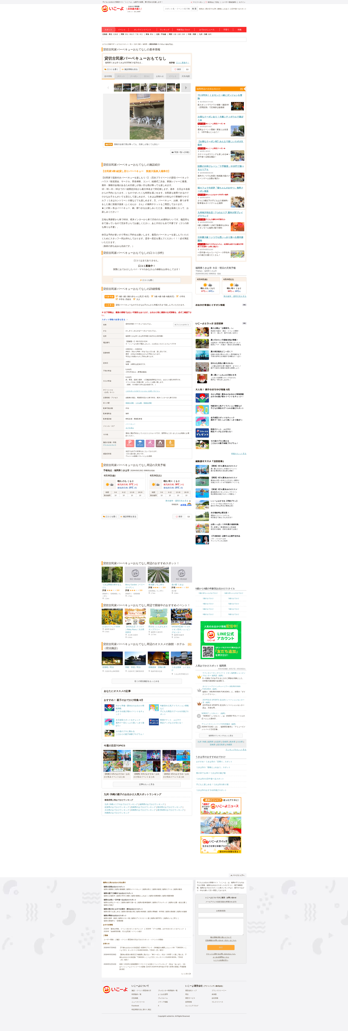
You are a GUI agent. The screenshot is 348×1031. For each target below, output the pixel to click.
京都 (179, 34)
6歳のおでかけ (208, 609)
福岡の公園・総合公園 (177, 902)
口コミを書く (112, 69)
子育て (226, 30)
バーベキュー (130, 424)
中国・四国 (192, 34)
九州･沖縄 (202, 742)
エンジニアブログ (191, 1006)
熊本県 (232, 742)
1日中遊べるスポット (238, 9)
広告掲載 (135, 998)
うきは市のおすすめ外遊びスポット (211, 790)
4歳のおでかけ (208, 604)
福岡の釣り (147, 889)
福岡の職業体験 (168, 896)
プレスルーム (163, 998)
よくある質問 (163, 994)
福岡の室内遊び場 (128, 912)
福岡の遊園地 (109, 889)
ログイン (242, 2)
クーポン (134, 76)
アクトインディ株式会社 (213, 986)
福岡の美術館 (170, 912)
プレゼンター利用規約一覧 (168, 990)
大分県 (240, 742)
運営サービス (190, 998)
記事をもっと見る (146, 784)
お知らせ (160, 76)
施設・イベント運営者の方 (141, 990)
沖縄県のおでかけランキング (117, 813)
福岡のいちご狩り (170, 918)
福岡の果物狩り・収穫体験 (113, 921)
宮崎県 (212, 745)
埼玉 (141, 34)
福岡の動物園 (120, 889)
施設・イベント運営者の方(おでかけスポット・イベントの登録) (139, 940)
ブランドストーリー (219, 990)
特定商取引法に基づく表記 (141, 1009)
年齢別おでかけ (183, 30)
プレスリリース (217, 1002)
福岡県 (210, 742)
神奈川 (131, 34)
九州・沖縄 (203, 34)
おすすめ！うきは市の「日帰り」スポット (214, 762)
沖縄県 (229, 745)
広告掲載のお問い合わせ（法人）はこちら (220, 940)
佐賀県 (218, 742)
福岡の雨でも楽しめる (112, 912)
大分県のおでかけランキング (117, 810)
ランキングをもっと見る (236, 750)
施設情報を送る (131, 69)
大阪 (174, 34)
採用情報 (188, 1002)
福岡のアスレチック (160, 902)
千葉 (137, 34)
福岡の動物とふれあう (139, 896)
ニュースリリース (138, 1002)
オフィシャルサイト (182, 325)
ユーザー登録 (109, 940)
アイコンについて (109, 445)
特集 (240, 30)
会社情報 (215, 998)
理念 (187, 994)
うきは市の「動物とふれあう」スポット (213, 767)
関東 (122, 34)
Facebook (135, 1006)
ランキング (164, 30)
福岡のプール (167, 889)
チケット (121, 76)
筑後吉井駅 (148, 403)
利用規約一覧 (136, 994)
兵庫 (183, 34)
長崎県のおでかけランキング (143, 807)
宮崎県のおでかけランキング (143, 810)
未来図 (214, 994)
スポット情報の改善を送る (113, 319)
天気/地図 (186, 76)
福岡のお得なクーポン (112, 902)
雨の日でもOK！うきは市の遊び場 (211, 773)
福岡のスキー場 (124, 918)
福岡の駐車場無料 (144, 902)
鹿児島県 (221, 745)
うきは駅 (138, 403)
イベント (122, 30)
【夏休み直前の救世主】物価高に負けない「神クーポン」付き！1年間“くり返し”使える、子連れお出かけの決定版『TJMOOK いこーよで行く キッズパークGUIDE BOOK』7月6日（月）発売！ (153, 957)
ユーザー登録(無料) (229, 2)
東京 (126, 34)
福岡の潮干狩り (156, 918)
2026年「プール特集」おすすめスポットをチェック (165, 929)
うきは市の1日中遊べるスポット (210, 779)
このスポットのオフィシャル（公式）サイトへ (143, 391)
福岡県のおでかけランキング (151, 804)
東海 (147, 34)
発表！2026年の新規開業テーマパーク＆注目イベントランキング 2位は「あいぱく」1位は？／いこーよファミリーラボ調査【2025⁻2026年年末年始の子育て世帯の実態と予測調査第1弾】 (152, 966)
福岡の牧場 (157, 889)
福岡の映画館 (141, 912)
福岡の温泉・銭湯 (110, 918)
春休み (201, 9)
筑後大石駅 (130, 403)
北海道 (115, 34)
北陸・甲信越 (161, 34)
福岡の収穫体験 (155, 896)
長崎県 (225, 742)
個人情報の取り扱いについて (221, 937)
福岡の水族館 (182, 912)
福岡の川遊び (109, 905)
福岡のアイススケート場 (140, 918)
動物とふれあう (223, 9)
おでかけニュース (207, 30)
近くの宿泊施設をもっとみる (146, 681)
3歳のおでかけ (233, 598)
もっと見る (185, 973)
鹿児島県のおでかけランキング (170, 810)
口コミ (147, 76)
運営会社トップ (191, 990)
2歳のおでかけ (208, 598)
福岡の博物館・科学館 (156, 912)
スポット (108, 30)
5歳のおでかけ (233, 604)
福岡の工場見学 (109, 896)
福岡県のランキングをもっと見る (221, 736)
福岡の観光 (178, 889)
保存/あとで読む (214, 2)
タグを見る (130, 428)
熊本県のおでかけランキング (169, 807)
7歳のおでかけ (233, 609)
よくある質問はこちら (221, 957)
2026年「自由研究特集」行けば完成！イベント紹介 (123, 931)
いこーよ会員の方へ (221, 960)
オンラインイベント (142, 30)
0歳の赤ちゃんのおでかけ (208, 593)
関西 (170, 34)
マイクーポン (198, 2)
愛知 (151, 34)
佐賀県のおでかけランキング (117, 807)
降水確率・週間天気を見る (177, 501)
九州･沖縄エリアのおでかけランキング (121, 804)
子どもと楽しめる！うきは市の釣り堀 (212, 784)
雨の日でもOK (211, 9)
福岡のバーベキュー (134, 889)
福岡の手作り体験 (123, 896)
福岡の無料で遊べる (129, 902)
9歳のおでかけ (233, 614)
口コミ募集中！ (182, 63)
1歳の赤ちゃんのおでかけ (233, 593)
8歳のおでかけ (208, 614)
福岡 (209, 34)
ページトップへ (238, 875)
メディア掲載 (163, 1002)
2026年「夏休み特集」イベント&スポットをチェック (123, 929)
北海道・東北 (107, 34)
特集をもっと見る (238, 454)
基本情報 (108, 76)
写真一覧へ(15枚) (181, 152)
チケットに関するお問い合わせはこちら (221, 954)
